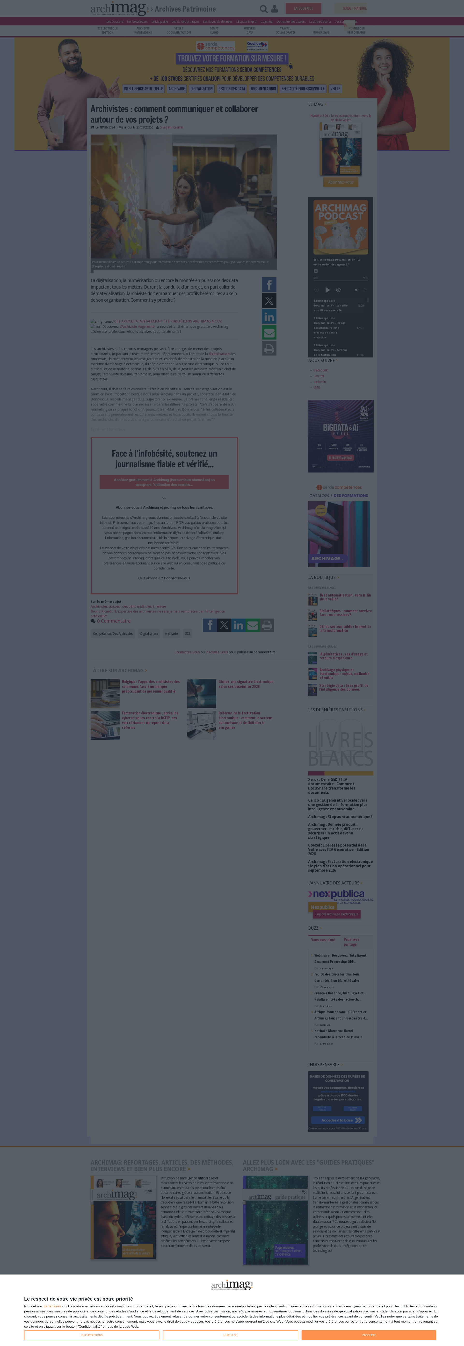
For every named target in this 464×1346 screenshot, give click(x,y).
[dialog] (232, 1310)
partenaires (52, 1306)
